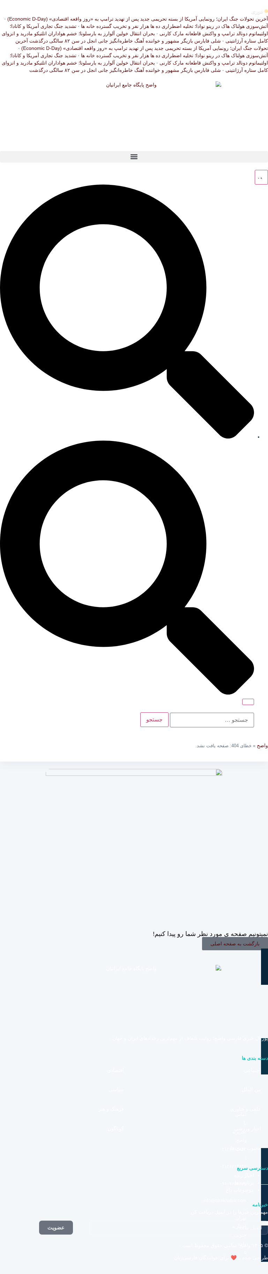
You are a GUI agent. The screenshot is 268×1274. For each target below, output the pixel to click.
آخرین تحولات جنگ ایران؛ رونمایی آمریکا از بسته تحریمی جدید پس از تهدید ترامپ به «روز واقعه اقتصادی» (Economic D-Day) (137, 19)
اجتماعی (252, 1070)
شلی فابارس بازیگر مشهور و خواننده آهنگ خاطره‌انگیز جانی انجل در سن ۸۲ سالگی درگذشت (125, 41)
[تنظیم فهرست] (261, 177)
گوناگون (116, 1128)
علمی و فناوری (245, 1109)
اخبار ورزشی (247, 1128)
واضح (262, 745)
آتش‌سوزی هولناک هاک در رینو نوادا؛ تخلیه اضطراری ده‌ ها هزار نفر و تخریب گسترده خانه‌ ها (174, 26)
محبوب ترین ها (246, 1148)
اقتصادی (115, 1070)
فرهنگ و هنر (111, 1109)
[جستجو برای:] (212, 720)
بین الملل (251, 1089)
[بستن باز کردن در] (248, 702)
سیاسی (116, 1089)
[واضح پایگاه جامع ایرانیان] (134, 116)
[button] (134, 157)
